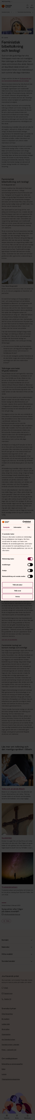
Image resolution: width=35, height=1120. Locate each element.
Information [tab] (17, 527)
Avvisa (17, 596)
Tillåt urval (17, 590)
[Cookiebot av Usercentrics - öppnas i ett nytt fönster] (25, 522)
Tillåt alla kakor (17, 585)
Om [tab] (29, 527)
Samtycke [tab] (6, 527)
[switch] (30, 564)
